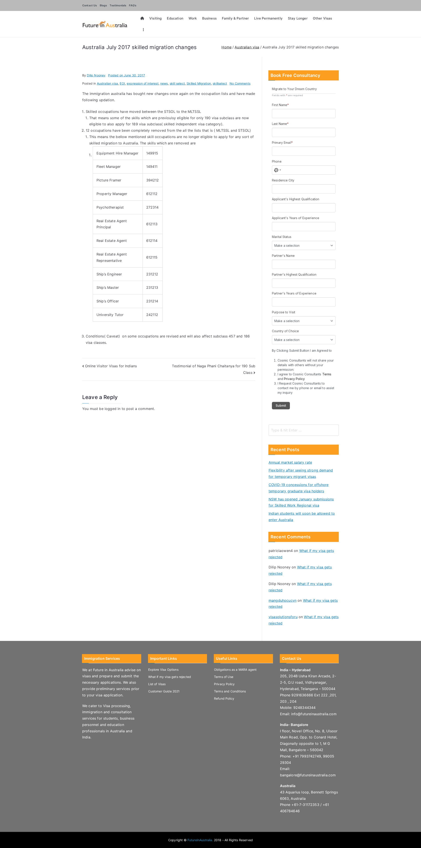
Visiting (155, 18)
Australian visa (107, 83)
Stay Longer (298, 18)
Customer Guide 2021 (164, 691)
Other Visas (322, 18)
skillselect (220, 83)
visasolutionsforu (283, 617)
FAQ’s (132, 5)
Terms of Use (223, 677)
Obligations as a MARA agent (235, 669)
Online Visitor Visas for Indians (111, 366)
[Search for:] (304, 430)
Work (193, 18)
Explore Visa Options (163, 669)
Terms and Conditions (230, 691)
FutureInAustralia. (200, 840)
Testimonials (118, 5)
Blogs (103, 5)
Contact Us (89, 5)
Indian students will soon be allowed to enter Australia (302, 516)
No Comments (240, 83)
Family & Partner (235, 18)
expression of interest (143, 83)
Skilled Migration (199, 83)
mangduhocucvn (282, 600)
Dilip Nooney (96, 75)
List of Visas (157, 684)
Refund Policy (224, 698)
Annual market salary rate (290, 462)
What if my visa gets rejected (169, 677)
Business (209, 18)
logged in (112, 408)
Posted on (126, 75)
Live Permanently (268, 18)
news (164, 83)
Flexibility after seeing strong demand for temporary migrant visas (301, 473)
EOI (122, 83)
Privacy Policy (224, 684)
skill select (177, 83)
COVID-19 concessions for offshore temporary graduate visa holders (298, 488)
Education (175, 18)
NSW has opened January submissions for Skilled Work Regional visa (301, 502)
